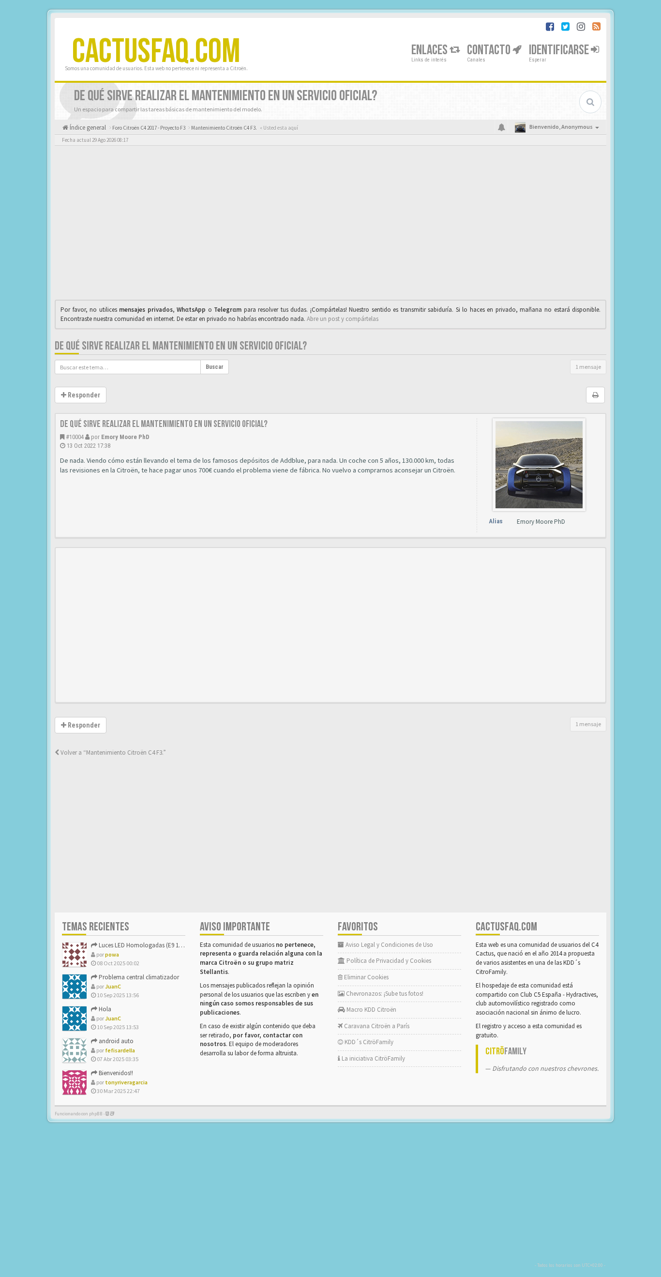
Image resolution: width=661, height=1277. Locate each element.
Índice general (87, 127)
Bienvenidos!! (115, 1073)
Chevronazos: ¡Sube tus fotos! (384, 993)
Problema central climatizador (138, 977)
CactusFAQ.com (156, 51)
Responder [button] (83, 395)
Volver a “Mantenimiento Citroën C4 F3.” (112, 752)
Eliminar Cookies (366, 977)
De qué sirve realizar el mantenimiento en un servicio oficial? (181, 346)
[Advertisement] (330, 225)
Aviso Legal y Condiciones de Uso (388, 945)
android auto (115, 1041)
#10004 (75, 437)
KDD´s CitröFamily (368, 1042)
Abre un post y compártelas (342, 319)
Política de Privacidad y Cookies (388, 961)
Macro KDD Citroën (370, 1009)
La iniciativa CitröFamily (372, 1058)
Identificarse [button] (560, 50)
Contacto (489, 50)
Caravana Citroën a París (376, 1026)
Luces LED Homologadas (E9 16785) (144, 945)
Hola (104, 1009)
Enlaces (430, 50)
